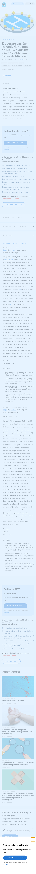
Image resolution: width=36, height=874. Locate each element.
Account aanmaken (15, 858)
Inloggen (5, 865)
